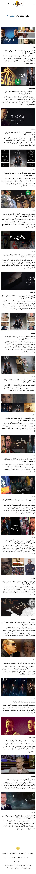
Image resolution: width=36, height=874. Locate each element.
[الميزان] (18, 4)
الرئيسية (31, 853)
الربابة (20, 857)
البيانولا (32, 292)
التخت (33, 47)
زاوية (13, 857)
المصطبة (32, 88)
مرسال (16, 861)
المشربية (13, 853)
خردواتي (7, 857)
